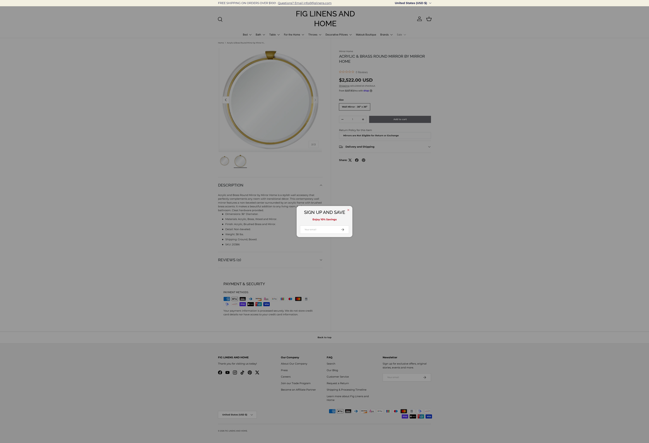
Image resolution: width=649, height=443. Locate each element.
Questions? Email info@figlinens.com (305, 3)
